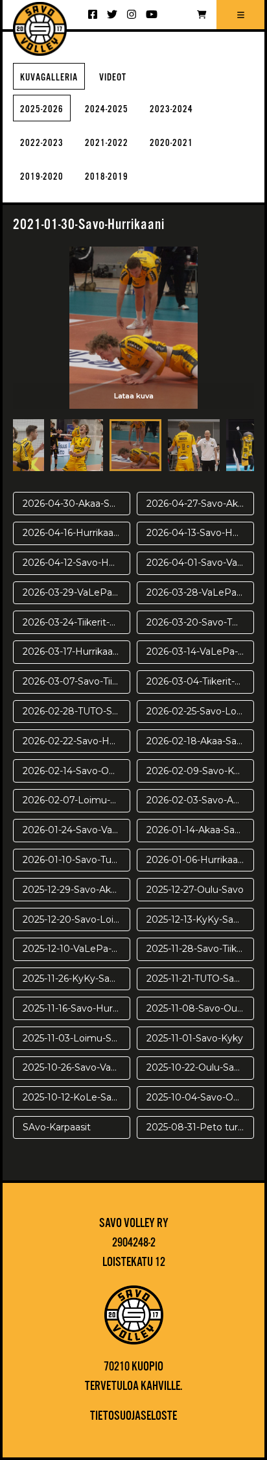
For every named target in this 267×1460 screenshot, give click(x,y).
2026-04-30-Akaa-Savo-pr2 (76, 503)
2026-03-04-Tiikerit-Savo (200, 681)
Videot (112, 77)
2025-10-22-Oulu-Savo (195, 1067)
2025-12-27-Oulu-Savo (195, 889)
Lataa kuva (134, 395)
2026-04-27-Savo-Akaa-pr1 (200, 503)
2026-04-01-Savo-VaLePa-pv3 (200, 562)
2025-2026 (42, 109)
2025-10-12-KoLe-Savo (72, 1097)
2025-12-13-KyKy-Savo (195, 919)
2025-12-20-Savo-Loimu (76, 919)
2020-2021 (171, 143)
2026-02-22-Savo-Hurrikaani (76, 741)
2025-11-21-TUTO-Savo (195, 978)
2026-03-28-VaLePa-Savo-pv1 (200, 592)
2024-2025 (106, 109)
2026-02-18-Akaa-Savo (197, 741)
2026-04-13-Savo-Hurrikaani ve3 (200, 533)
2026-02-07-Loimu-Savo (76, 800)
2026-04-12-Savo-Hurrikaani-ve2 (76, 562)
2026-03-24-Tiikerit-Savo (76, 622)
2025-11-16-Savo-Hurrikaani (76, 1008)
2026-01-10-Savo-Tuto (72, 860)
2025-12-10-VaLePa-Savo (76, 949)
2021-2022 (106, 143)
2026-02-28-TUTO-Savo (75, 711)
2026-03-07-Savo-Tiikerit (76, 681)
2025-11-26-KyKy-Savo (72, 978)
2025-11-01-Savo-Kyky (194, 1038)
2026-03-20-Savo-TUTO (199, 622)
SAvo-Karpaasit (57, 1127)
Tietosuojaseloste (133, 1416)
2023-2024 (171, 109)
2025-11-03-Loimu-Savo (75, 1038)
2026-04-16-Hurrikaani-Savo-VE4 (76, 533)
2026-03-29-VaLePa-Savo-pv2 (76, 592)
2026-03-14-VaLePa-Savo (200, 651)
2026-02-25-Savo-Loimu (200, 711)
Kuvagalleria (49, 77)
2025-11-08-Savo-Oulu (195, 1008)
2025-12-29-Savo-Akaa (72, 889)
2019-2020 (42, 177)
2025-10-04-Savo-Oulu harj (200, 1097)
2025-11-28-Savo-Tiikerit (198, 949)
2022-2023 (42, 143)
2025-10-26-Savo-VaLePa (76, 1067)
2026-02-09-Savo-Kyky (198, 771)
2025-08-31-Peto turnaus (200, 1127)
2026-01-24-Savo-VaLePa (76, 830)
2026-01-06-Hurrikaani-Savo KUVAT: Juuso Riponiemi (200, 860)
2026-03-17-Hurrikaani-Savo (76, 651)
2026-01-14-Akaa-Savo (196, 830)
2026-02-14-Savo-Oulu (72, 771)
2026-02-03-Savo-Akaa (197, 800)
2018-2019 (106, 177)
